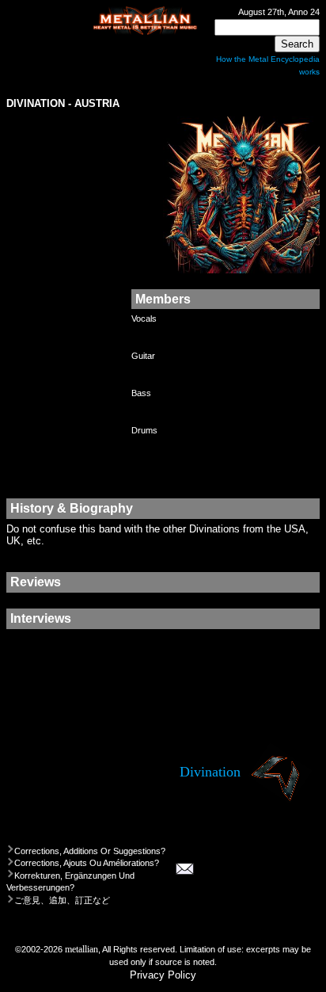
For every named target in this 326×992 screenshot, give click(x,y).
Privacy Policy (163, 975)
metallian (81, 949)
